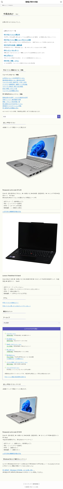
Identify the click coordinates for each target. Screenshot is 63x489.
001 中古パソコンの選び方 (12, 34)
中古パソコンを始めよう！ (11, 303)
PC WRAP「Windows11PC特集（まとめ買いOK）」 (19, 470)
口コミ (14, 333)
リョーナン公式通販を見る (11, 91)
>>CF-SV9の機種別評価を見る (12, 453)
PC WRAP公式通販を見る (10, 108)
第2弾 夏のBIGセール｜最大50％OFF (14, 80)
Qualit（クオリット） (12, 344)
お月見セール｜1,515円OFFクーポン (14, 78)
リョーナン (10, 333)
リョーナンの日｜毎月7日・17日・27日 (15, 82)
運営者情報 (35, 484)
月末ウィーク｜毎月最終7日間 (12, 99)
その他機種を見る (10, 358)
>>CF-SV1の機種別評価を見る (12, 211)
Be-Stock (9, 355)
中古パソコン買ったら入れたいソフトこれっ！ (17, 306)
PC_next (9, 349)
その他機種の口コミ (19, 358)
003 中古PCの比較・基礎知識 (13, 45)
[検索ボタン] (2, 2)
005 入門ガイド (8, 55)
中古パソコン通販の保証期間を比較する (15, 377)
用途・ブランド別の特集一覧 (11, 102)
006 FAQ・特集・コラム (11, 61)
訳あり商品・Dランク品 (10, 89)
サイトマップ (28, 484)
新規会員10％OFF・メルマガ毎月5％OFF (15, 97)
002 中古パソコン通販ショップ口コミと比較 (17, 40)
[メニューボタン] (61, 2)
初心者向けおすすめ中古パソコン (13, 104)
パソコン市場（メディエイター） (15, 362)
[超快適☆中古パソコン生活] (31, 2)
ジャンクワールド (11, 367)
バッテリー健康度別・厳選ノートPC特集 (15, 84)
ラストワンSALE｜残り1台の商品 (13, 86)
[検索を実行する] (58, 116)
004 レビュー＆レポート (11, 50)
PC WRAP (9, 339)
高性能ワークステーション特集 (12, 106)
